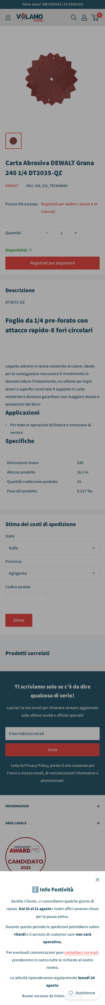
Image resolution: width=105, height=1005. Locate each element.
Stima (18, 620)
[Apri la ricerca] (74, 18)
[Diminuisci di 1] (47, 233)
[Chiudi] (98, 879)
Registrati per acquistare (52, 263)
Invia (52, 749)
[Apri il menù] (8, 18)
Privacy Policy (36, 765)
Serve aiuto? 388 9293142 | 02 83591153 (52, 4)
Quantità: (13, 232)
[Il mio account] (84, 18)
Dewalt (11, 185)
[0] (95, 17)
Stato (10, 536)
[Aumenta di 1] (75, 233)
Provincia (13, 561)
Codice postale (18, 586)
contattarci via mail (81, 952)
